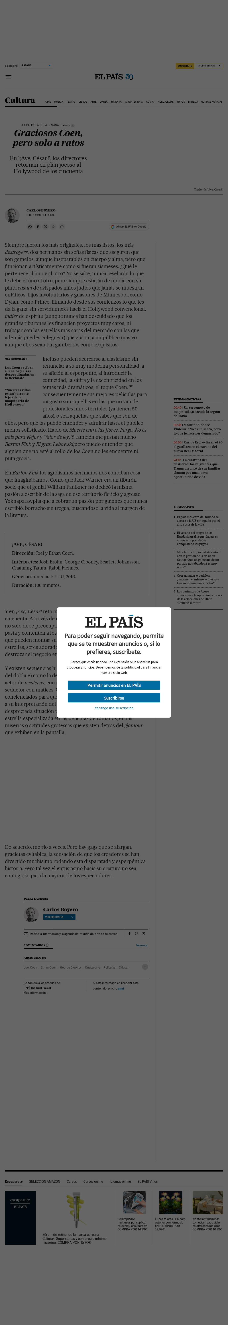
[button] (114, 685)
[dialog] (114, 662)
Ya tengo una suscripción (114, 708)
